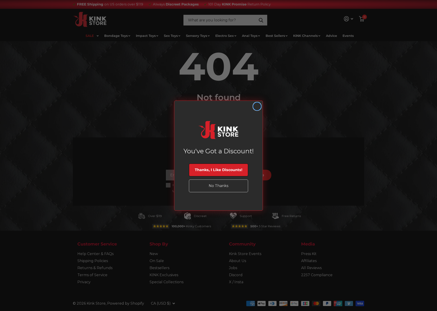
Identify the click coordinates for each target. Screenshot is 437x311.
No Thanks (218, 186)
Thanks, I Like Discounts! (218, 170)
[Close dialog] (257, 106)
